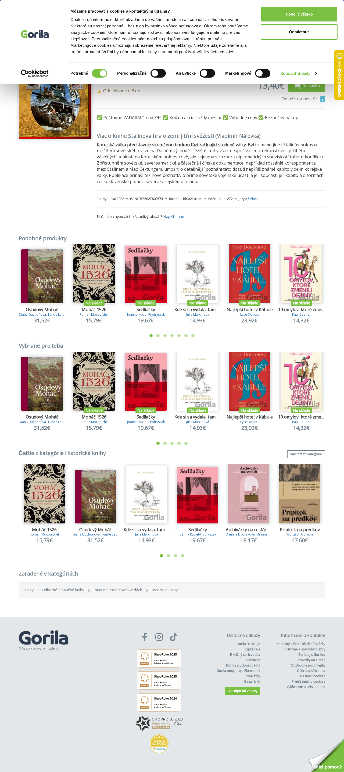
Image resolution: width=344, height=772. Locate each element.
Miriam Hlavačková (270, 534)
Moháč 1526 (94, 309)
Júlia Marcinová (197, 314)
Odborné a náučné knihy (63, 589)
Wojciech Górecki (299, 534)
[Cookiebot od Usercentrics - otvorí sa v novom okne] (34, 74)
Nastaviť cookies (312, 676)
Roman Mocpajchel (94, 314)
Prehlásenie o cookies (308, 681)
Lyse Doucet (249, 314)
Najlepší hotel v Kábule (250, 309)
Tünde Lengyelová (61, 314)
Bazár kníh (252, 681)
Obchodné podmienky (308, 665)
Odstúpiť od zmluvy (242, 691)
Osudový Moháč (42, 309)
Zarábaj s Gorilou (311, 654)
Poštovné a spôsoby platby (304, 649)
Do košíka (311, 85)
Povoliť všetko (299, 14)
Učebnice (253, 660)
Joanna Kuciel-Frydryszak (146, 314)
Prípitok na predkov (300, 530)
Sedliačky (146, 309)
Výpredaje (252, 649)
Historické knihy (164, 589)
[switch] (158, 73)
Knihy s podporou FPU (243, 665)
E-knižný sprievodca (245, 654)
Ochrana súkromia (311, 670)
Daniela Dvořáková (240, 534)
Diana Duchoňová (32, 314)
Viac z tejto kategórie (306, 454)
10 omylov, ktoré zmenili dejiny (309, 309)
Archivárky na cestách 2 (249, 530)
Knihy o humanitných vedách (117, 589)
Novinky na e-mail (311, 660)
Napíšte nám (174, 216)
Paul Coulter (301, 314)
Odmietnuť (299, 32)
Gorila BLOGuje (248, 644)
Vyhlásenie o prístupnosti (306, 686)
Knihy (29, 589)
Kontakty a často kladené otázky (301, 644)
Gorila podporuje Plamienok (238, 670)
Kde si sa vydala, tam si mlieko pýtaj (209, 309)
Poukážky (253, 676)
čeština (253, 198)
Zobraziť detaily (296, 73)
